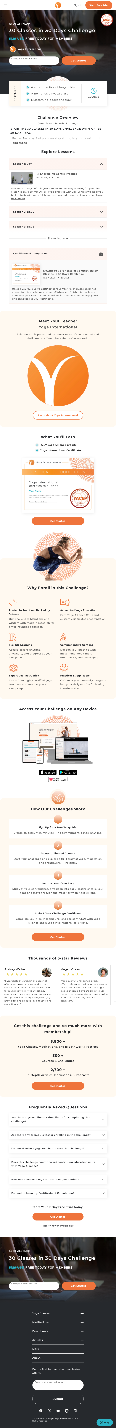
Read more (18, 143)
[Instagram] (75, 1410)
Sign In (78, 5)
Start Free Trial (98, 5)
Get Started (79, 60)
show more (56, 238)
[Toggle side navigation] (6, 5)
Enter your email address (24, 58)
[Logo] (58, 5)
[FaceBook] (41, 1410)
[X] (49, 1410)
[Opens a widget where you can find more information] (104, 1422)
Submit (58, 1399)
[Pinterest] (67, 1410)
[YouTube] (58, 1410)
